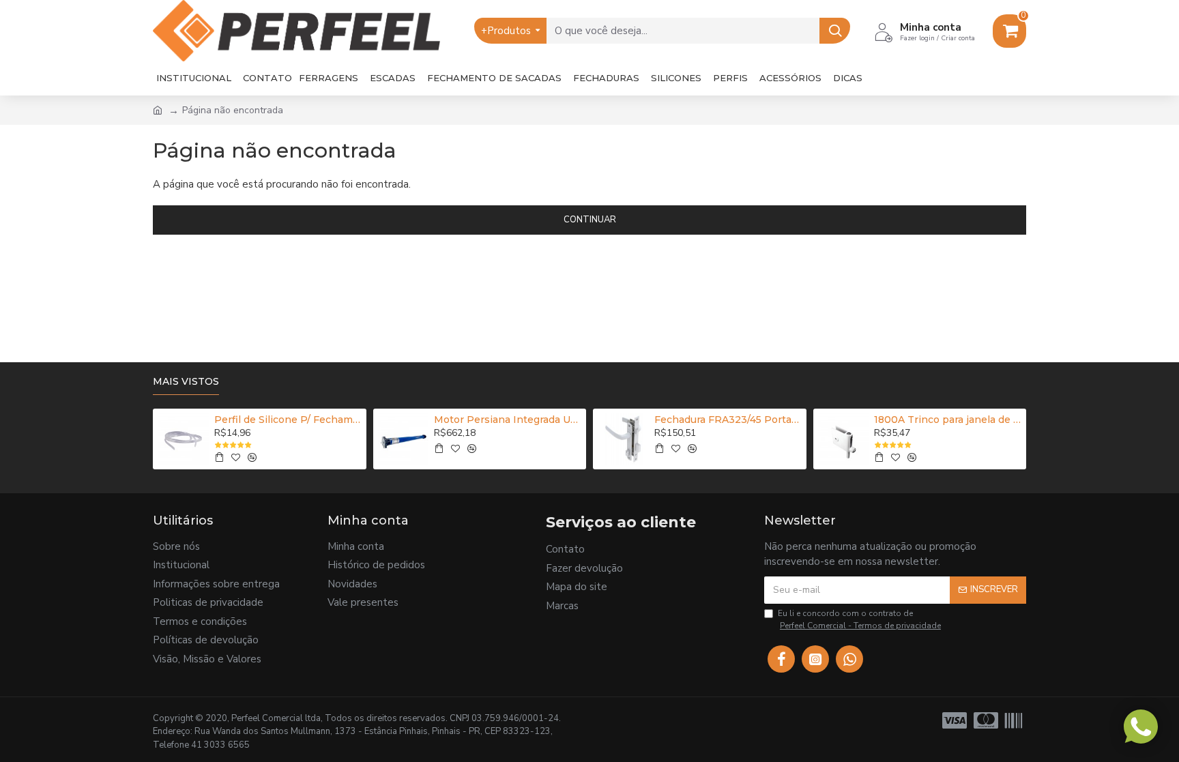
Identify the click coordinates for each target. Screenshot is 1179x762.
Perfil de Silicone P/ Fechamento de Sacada (288, 419)
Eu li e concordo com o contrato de (859, 619)
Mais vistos (186, 381)
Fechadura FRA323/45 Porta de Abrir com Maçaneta (728, 419)
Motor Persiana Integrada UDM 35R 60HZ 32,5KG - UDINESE (507, 419)
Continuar (590, 220)
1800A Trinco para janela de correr (947, 419)
